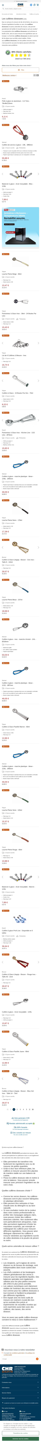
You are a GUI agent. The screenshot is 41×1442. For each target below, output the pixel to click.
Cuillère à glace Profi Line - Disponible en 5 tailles (17, 932)
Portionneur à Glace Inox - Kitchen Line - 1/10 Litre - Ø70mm (18, 434)
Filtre (22, 70)
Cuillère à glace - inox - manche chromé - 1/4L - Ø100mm (19, 640)
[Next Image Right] (38, 174)
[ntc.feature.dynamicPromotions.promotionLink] (20, 228)
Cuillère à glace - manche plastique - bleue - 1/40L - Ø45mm (17, 478)
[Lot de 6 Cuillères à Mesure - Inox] (20, 343)
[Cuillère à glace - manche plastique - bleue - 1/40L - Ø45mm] (20, 464)
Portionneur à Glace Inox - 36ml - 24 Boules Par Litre (19, 315)
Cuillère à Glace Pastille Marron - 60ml (16, 727)
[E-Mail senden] (37, 1359)
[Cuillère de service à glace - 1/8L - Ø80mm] (20, 132)
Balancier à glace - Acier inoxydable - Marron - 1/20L (18, 888)
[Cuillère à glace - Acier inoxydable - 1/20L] (20, 1002)
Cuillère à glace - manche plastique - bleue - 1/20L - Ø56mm (17, 767)
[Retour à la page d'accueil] (20, 5)
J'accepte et (19, 1354)
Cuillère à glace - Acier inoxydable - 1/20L (17, 1012)
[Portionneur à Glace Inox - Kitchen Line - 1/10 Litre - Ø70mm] (20, 420)
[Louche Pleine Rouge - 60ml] (20, 837)
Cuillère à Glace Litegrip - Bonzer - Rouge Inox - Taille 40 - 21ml (19, 976)
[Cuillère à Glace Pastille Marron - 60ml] (20, 714)
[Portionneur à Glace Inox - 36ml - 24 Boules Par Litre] (20, 301)
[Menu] (3, 5)
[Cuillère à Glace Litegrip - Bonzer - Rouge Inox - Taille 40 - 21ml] (20, 962)
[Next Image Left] (2, 174)
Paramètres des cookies (20, 1433)
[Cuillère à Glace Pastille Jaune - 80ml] (20, 1039)
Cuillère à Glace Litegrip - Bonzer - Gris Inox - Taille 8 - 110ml (18, 561)
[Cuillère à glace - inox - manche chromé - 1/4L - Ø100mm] (20, 627)
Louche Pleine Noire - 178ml (12, 520)
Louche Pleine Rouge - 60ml (12, 850)
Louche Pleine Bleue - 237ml (12, 600)
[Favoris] (34, 5)
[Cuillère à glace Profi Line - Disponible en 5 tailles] (20, 918)
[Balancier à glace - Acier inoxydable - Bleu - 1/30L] (20, 174)
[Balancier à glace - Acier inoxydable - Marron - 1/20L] (20, 877)
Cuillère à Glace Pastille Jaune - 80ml (15, 1051)
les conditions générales (17, 1353)
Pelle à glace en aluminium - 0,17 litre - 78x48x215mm (16, 102)
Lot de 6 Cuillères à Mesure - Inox (14, 355)
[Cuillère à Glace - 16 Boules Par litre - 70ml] (20, 381)
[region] (20, 1431)
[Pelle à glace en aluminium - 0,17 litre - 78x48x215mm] (20, 89)
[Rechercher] (3, 8)
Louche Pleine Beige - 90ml (11, 274)
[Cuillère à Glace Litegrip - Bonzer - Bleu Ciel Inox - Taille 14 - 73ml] (20, 1079)
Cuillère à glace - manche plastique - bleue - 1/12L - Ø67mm (17, 684)
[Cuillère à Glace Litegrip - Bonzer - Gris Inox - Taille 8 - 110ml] (20, 547)
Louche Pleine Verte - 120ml (12, 810)
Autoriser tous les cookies (20, 1438)
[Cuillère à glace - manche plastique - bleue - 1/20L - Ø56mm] (20, 754)
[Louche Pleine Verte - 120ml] (20, 798)
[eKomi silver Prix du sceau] (7, 52)
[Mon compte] (31, 5)
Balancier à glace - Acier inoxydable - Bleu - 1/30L (17, 185)
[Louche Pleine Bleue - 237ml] (20, 587)
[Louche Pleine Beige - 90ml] (20, 262)
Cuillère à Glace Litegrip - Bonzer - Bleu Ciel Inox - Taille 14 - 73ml (18, 1092)
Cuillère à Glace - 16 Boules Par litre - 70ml (17, 393)
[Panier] (37, 5)
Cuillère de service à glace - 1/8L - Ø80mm (17, 145)
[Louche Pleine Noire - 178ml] (20, 508)
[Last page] (32, 1109)
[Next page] (29, 1109)
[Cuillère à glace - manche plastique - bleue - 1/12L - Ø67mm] (20, 670)
